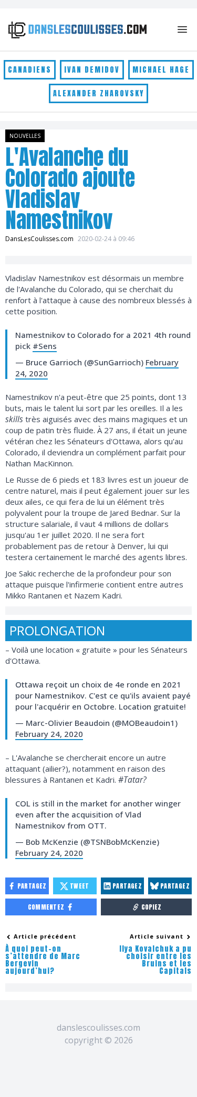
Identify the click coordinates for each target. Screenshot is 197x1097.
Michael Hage (161, 69)
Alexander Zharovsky (98, 93)
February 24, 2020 (49, 734)
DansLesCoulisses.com (39, 238)
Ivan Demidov (92, 69)
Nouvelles (24, 135)
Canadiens (29, 69)
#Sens (45, 346)
